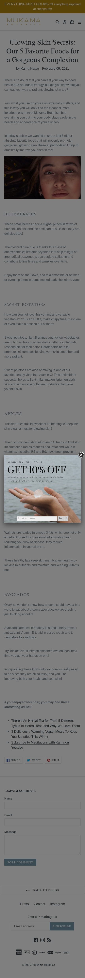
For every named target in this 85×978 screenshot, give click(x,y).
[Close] (81, 455)
